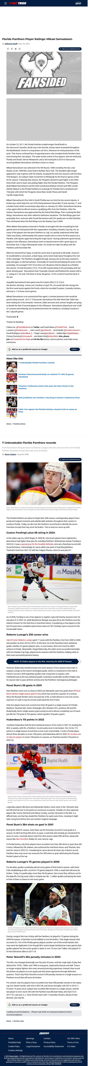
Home (8, 424)
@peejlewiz (49, 333)
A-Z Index (71, 1046)
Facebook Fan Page (22, 339)
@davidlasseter (21, 330)
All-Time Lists (18, 1021)
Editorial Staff (11, 44)
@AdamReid (52, 336)
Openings (30, 1038)
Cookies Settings (15, 1050)
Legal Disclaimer (33, 1046)
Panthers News (19, 424)
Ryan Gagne (10, 454)
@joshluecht (46, 330)
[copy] (19, 48)
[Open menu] (5, 3)
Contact (47, 1038)
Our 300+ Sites (73, 1038)
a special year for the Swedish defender (36, 544)
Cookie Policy (14, 1046)
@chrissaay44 (26, 336)
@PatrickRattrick (23, 327)
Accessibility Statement (54, 1046)
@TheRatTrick (61, 327)
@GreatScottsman (71, 330)
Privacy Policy (49, 1042)
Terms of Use (73, 1042)
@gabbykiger (72, 333)
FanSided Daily (14, 1042)
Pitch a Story (31, 1042)
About (10, 1038)
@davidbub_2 (26, 333)
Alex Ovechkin (22, 839)
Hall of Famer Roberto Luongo (19, 640)
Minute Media (13, 1056)
